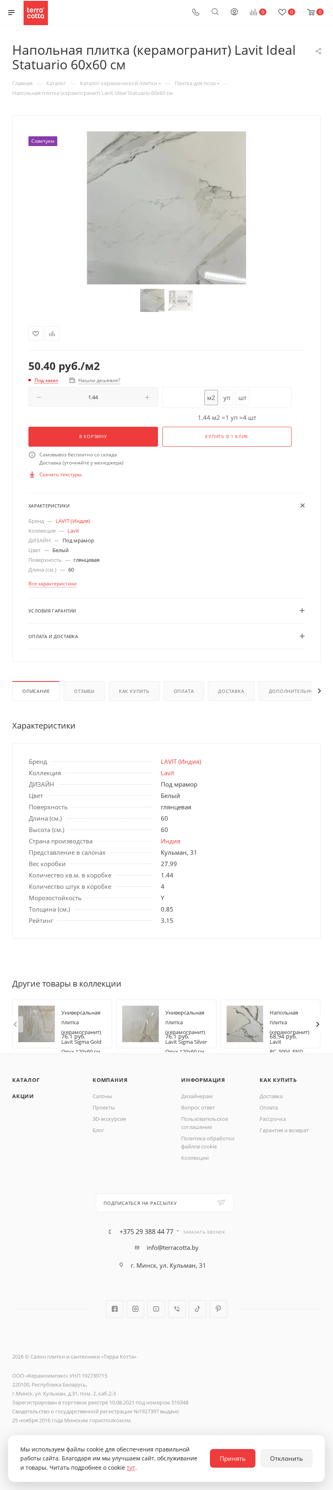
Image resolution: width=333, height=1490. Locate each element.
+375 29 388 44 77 (146, 1231)
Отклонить (286, 1458)
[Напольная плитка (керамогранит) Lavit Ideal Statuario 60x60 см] (166, 207)
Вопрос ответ (198, 1107)
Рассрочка (272, 1118)
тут (131, 1467)
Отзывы (84, 691)
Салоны (102, 1096)
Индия (170, 841)
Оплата (184, 691)
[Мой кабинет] (234, 13)
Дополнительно (291, 691)
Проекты (104, 1107)
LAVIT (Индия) (73, 521)
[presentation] (15, 1024)
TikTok (197, 1309)
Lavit (73, 530)
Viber (177, 1309)
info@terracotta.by (173, 1247)
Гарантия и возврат (284, 1130)
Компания (110, 1080)
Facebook (114, 1309)
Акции (23, 1096)
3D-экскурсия (109, 1118)
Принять (233, 1458)
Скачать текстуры (60, 474)
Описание (36, 691)
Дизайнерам (197, 1096)
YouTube (156, 1309)
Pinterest (218, 1309)
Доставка (231, 691)
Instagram (135, 1309)
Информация (203, 1080)
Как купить (134, 691)
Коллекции (195, 1157)
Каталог (26, 1080)
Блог (98, 1130)
